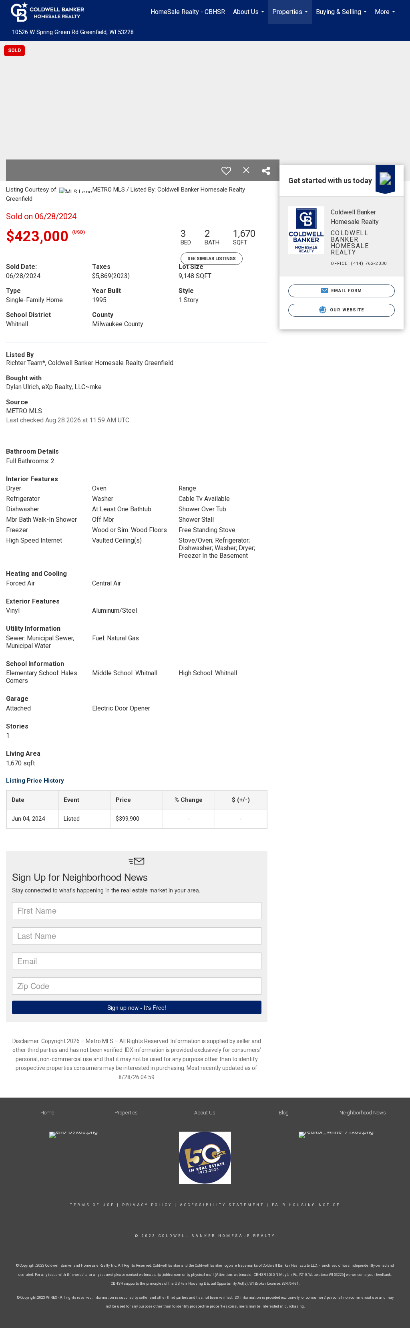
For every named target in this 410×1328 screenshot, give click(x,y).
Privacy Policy (147, 1205)
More (386, 16)
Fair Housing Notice (306, 1205)
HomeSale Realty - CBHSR (188, 12)
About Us (249, 16)
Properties (291, 16)
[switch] (226, 171)
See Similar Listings (211, 258)
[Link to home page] (51, 12)
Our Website (346, 310)
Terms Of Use (92, 1205)
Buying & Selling (342, 16)
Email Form (346, 290)
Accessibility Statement (222, 1205)
